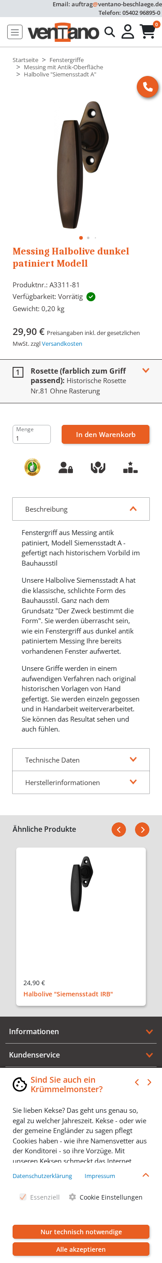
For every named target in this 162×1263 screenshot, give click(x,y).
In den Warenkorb (105, 434)
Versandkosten (62, 343)
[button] (129, 32)
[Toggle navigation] (14, 32)
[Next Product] (142, 829)
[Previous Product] (119, 829)
